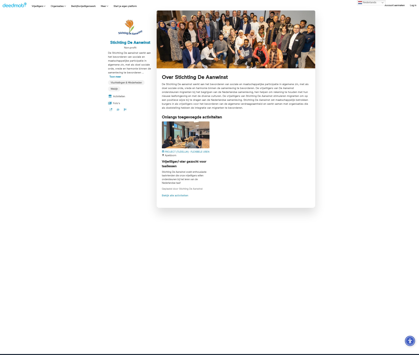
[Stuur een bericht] (118, 109)
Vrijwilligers (37, 6)
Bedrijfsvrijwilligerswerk (83, 6)
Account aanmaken (395, 5)
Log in (413, 5)
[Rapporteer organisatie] (125, 109)
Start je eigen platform (125, 6)
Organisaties (57, 6)
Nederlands (369, 2)
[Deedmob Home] (15, 5)
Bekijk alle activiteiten (175, 195)
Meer (103, 6)
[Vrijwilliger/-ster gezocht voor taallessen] (186, 134)
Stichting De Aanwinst (130, 42)
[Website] (111, 109)
